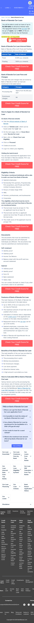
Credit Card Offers (13, 581)
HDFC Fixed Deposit (30, 533)
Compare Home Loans (21, 527)
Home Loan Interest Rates (21, 552)
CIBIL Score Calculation (4, 542)
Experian (3, 530)
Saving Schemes (22, 512)
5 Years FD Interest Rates (30, 561)
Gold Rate (22, 589)
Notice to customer (26, 613)
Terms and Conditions (19, 613)
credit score (12, 317)
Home (2, 17)
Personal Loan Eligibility (13, 551)
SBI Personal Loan (13, 533)
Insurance (15, 511)
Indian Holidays (28, 589)
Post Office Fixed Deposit (30, 546)
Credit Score (3, 526)
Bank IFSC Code (17, 590)
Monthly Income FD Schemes (30, 569)
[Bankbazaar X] (24, 605)
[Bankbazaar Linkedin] (29, 605)
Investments (20, 580)
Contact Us (7, 613)
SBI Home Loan (21, 533)
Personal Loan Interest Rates (13, 558)
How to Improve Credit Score (3, 549)
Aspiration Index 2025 (30, 512)
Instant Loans (13, 563)
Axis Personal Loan (13, 545)
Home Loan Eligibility (21, 558)
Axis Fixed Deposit (30, 539)
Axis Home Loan (21, 545)
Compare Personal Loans (13, 527)
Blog (12, 612)
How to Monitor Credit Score (3, 557)
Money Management (29, 581)
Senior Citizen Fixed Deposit (30, 553)
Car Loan (7, 17)
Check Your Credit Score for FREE (17, 67)
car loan (24, 29)
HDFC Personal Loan (13, 539)
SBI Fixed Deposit (30, 527)
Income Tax (12, 589)
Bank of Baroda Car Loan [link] (17, 17)
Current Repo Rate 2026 (21, 565)
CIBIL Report (3, 537)
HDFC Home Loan (21, 539)
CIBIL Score (3, 533)
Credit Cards (9, 512)
